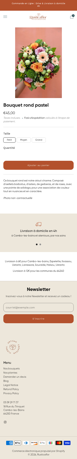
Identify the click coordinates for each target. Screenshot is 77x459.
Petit (9, 140)
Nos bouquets (11, 369)
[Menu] (5, 17)
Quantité (9, 147)
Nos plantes (10, 373)
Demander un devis (14, 377)
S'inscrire (38, 318)
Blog (6, 381)
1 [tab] (37, 244)
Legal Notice (10, 385)
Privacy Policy (11, 393)
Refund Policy (11, 389)
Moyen (23, 140)
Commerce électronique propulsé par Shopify (38, 451)
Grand (38, 140)
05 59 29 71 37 (11, 402)
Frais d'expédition (34, 118)
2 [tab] (40, 244)
